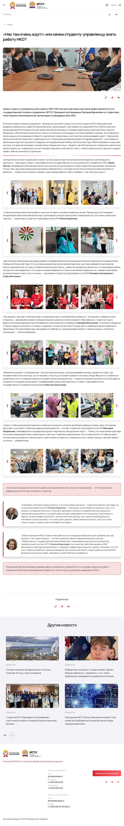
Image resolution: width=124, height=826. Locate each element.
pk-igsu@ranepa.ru (55, 776)
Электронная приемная (107, 773)
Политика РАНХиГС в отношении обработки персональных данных (33, 761)
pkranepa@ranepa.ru (56, 800)
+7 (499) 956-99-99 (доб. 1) (59, 806)
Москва (8, 14)
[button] (12, 735)
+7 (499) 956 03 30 (55, 788)
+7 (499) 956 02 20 (55, 782)
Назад (9, 24)
